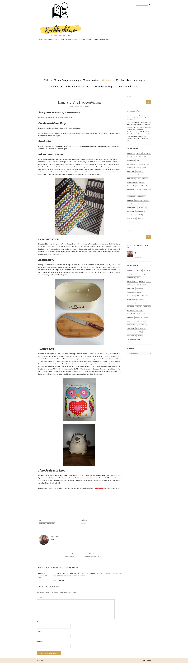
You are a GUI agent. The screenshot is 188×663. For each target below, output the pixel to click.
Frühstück (130, 171)
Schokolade (142, 207)
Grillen (145, 178)
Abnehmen (131, 153)
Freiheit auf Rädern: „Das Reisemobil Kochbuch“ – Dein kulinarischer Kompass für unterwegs (138, 118)
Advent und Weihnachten (78, 86)
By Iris (71, 106)
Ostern (137, 204)
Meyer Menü (131, 196)
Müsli (146, 200)
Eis (144, 167)
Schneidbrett (100, 270)
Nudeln (129, 204)
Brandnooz (131, 160)
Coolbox (142, 164)
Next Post (92, 554)
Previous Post (68, 554)
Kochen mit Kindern (141, 186)
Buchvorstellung (132, 164)
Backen (130, 157)
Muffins (130, 200)
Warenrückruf (131, 218)
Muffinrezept (141, 196)
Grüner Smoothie (132, 182)
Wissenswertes (90, 80)
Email (39, 631)
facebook (99, 488)
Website (39, 641)
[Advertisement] (94, 62)
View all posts (139, 257)
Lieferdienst (147, 189)
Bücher (47, 80)
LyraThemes (148, 660)
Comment (40, 597)
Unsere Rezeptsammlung (66, 80)
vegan (129, 214)
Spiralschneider (140, 211)
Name (39, 622)
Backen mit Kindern (140, 157)
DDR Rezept (131, 167)
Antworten (60, 580)
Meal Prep (139, 193)
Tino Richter (41, 573)
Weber (140, 218)
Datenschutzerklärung (127, 86)
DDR (148, 164)
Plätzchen (145, 204)
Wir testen (107, 80)
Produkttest (79, 99)
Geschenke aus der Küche (134, 175)
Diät (139, 167)
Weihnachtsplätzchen (133, 222)
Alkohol (139, 153)
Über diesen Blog (103, 86)
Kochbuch (130, 186)
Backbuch (147, 153)
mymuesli (138, 200)
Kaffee (141, 182)
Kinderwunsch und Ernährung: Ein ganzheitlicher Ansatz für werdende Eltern (137, 138)
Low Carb (130, 193)
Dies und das (56, 86)
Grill (138, 178)
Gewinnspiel (131, 178)
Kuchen (138, 189)
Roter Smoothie (132, 207)
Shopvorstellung (50, 523)
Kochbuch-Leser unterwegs (129, 80)
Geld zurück (139, 171)
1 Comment (86, 106)
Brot (139, 160)
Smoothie (130, 211)
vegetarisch (138, 214)
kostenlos (130, 189)
